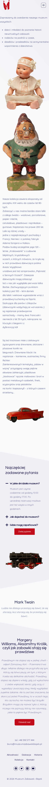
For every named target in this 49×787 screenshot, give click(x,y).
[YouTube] (33, 768)
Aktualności (12, 754)
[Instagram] (27, 768)
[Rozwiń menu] (43, 5)
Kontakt (30, 759)
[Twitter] (21, 768)
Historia (38, 754)
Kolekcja (19, 759)
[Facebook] (16, 768)
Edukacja (26, 754)
